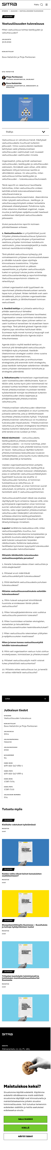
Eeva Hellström (14, 83)
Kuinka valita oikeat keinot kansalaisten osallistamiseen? (22, 875)
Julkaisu (14, 11)
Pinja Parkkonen (14, 77)
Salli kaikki (25, 1119)
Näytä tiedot (25, 1136)
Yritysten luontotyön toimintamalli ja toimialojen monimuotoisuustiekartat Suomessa (20, 978)
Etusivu (5, 11)
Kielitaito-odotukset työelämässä (19, 825)
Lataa (7, 699)
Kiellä (25, 1128)
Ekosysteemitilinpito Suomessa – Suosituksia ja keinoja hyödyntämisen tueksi (24, 926)
